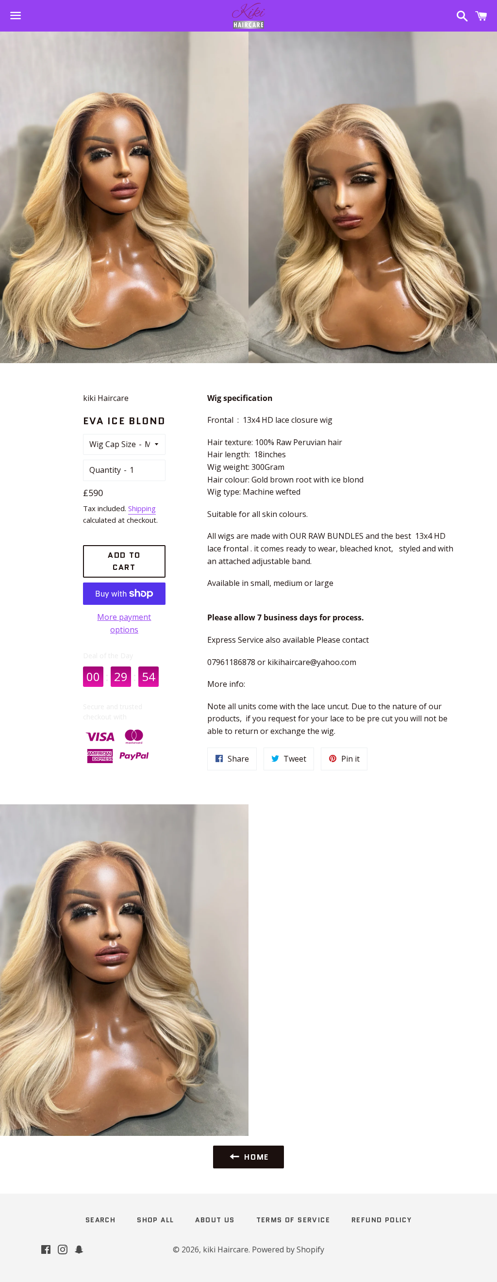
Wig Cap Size (112, 444)
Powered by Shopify (288, 1249)
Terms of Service (293, 1220)
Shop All (155, 1220)
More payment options (124, 623)
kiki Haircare (225, 1249)
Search (100, 1220)
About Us (214, 1220)
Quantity (105, 470)
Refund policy (381, 1220)
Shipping (142, 508)
